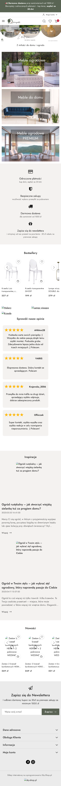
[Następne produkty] (53, 267)
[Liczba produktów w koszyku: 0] (56, 21)
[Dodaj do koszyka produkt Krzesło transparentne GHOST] (41, 281)
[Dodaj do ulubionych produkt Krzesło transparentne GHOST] (42, 261)
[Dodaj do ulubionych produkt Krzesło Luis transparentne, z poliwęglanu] (18, 261)
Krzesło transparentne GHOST (34, 290)
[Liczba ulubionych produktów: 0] (50, 21)
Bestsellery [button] (30, 253)
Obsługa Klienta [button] (12, 737)
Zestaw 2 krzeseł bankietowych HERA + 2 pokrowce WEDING (11, 665)
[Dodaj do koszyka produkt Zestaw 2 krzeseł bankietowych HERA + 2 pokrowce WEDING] (18, 656)
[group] (30, 33)
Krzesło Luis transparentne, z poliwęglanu (8, 290)
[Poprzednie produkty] (7, 267)
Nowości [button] (30, 628)
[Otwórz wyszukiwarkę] (44, 21)
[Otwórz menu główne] (3, 21)
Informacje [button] (9, 745)
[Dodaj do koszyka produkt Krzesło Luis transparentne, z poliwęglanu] (18, 281)
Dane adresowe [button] (12, 730)
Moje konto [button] (9, 752)
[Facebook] (28, 762)
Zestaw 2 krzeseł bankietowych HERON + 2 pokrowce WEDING (35, 665)
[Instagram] (33, 762)
